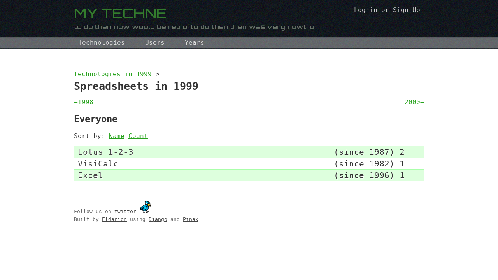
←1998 (83, 102)
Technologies (101, 42)
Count (138, 136)
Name (116, 136)
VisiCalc (98, 163)
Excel (90, 175)
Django (158, 219)
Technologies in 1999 (113, 74)
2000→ (414, 102)
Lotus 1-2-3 (105, 152)
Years (194, 42)
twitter (125, 211)
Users (155, 42)
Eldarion (114, 219)
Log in (365, 10)
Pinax (190, 219)
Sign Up (406, 10)
